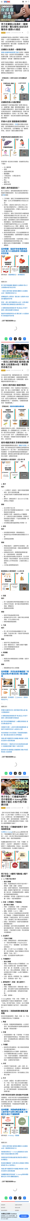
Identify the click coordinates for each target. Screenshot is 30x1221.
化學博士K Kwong (6, 832)
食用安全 (3, 370)
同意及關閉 (23, 1216)
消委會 (17, 1135)
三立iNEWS (18, 697)
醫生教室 (3, 32)
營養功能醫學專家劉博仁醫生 (10, 52)
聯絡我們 (3, 1204)
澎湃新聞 (11, 697)
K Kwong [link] (11, 1135)
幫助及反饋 (17, 1207)
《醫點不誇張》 (22, 445)
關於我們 (3, 1207)
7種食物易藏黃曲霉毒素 (16, 406)
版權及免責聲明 (18, 1204)
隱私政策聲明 (4, 1210)
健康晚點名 (12, 275)
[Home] (7, 1)
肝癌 (16, 124)
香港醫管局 (21, 275)
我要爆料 (17, 1210)
